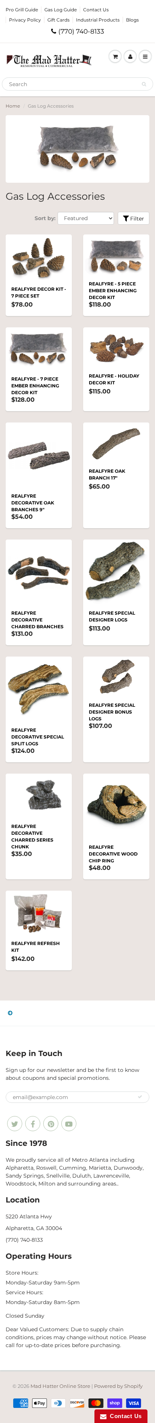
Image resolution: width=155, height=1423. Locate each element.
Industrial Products (98, 20)
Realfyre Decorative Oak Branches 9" (32, 502)
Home (13, 106)
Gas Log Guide (60, 9)
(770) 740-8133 (81, 31)
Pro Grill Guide (22, 9)
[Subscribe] (140, 1097)
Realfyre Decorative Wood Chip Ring (113, 853)
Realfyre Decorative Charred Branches (37, 619)
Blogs (132, 20)
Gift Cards (58, 20)
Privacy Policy (25, 20)
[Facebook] (32, 1123)
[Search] (143, 84)
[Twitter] (14, 1123)
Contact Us (96, 9)
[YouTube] (68, 1123)
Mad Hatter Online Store (60, 1386)
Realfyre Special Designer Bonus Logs (112, 712)
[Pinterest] (50, 1123)
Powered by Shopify (118, 1386)
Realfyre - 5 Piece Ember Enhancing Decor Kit (113, 290)
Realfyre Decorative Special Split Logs (37, 736)
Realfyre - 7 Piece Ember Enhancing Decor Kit (35, 385)
